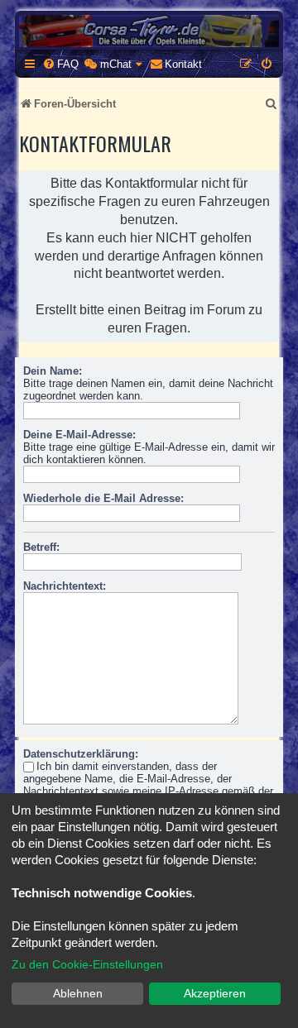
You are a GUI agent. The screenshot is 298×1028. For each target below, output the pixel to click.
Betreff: (41, 547)
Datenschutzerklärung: (80, 754)
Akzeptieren (215, 993)
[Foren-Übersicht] (149, 31)
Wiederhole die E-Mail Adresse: (103, 498)
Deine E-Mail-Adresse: (79, 434)
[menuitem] (60, 64)
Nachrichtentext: (64, 586)
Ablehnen (78, 993)
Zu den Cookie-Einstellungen (87, 964)
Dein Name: (52, 371)
